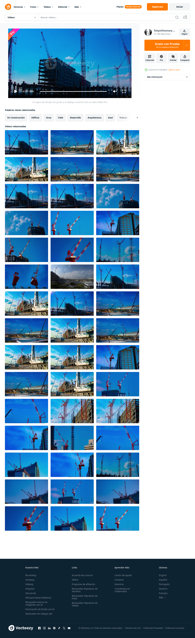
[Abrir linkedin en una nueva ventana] (49, 628)
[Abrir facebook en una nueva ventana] (39, 628)
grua (48, 117)
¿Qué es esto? (174, 69)
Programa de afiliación (83, 584)
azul (110, 117)
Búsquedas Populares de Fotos (85, 597)
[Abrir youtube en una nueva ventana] (69, 628)
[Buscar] (177, 17)
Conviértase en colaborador (122, 590)
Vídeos (47, 6)
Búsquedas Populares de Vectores (85, 590)
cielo (60, 117)
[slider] (73, 91)
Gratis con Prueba (167, 45)
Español (163, 579)
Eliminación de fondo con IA (39, 609)
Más (76, 6)
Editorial (62, 6)
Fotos (33, 6)
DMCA (75, 579)
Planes (120, 6)
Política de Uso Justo (174, 628)
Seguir (185, 34)
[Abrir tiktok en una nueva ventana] (59, 628)
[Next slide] (135, 117)
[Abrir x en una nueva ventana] (64, 628)
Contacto (119, 579)
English (163, 575)
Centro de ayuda (123, 575)
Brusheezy (30, 575)
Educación (30, 593)
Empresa (30, 588)
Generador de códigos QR (38, 613)
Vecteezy (29, 579)
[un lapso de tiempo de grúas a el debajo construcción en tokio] (26, 142)
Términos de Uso (133, 628)
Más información (154, 77)
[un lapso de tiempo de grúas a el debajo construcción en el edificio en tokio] (117, 223)
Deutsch (163, 588)
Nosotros (119, 584)
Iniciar (179, 6)
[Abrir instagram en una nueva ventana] (44, 628)
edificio (35, 117)
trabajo (123, 117)
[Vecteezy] (8, 7)
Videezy (29, 584)
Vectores (18, 6)
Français (163, 593)
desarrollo (75, 117)
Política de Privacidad (153, 628)
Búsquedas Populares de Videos (85, 604)
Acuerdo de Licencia (82, 575)
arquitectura (94, 117)
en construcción (16, 117)
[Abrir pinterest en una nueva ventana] (54, 628)
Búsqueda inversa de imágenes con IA (36, 603)
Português (164, 584)
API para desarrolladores (38, 597)
